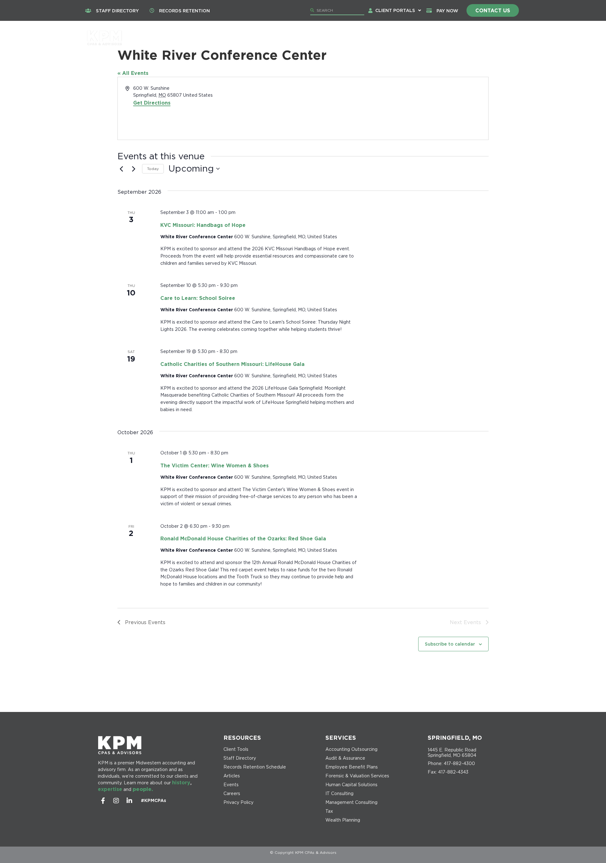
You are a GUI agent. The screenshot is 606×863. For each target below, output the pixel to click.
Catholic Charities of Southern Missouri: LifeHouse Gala (232, 364)
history (181, 782)
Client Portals (395, 10)
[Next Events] (133, 169)
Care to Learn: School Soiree (197, 298)
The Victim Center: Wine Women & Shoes (214, 465)
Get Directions (151, 103)
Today (153, 169)
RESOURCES (242, 737)
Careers (438, 38)
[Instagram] (116, 801)
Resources (480, 38)
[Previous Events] (121, 169)
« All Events (132, 73)
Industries (391, 38)
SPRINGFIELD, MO (455, 737)
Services (342, 38)
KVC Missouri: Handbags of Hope (203, 225)
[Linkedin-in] (129, 801)
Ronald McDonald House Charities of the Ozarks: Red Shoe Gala (243, 538)
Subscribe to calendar (450, 643)
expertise (110, 789)
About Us (297, 38)
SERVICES (340, 737)
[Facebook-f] (103, 801)
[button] (398, 10)
